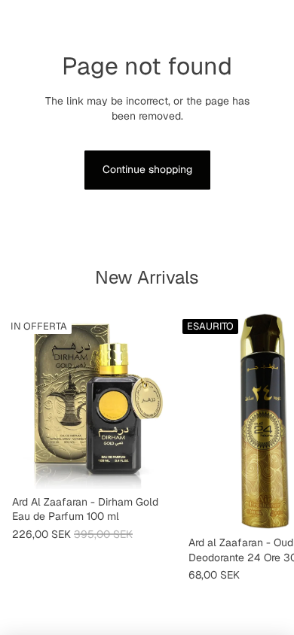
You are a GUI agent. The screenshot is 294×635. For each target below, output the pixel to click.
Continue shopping (147, 169)
